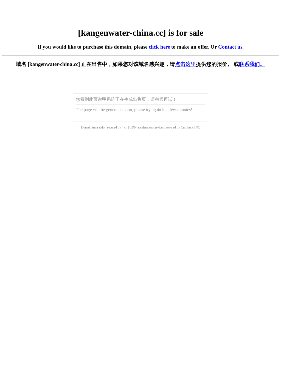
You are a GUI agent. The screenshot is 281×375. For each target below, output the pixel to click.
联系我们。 (252, 64)
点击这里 (185, 64)
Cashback (187, 127)
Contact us (230, 47)
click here (159, 47)
